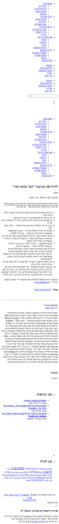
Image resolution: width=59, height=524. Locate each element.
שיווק (6, 477)
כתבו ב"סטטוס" (45, 70)
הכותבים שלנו (46, 68)
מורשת (17, 472)
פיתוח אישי (17, 477)
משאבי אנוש (41, 11)
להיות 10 (42, 21)
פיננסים (43, 14)
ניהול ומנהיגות (46, 16)
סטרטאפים (40, 477)
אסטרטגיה (47, 3)
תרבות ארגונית (45, 27)
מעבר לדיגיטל (42, 475)
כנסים (21, 472)
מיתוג (12, 472)
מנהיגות (49, 475)
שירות (43, 34)
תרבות (46, 480)
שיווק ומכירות (40, 8)
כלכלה (26, 472)
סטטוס (49, 65)
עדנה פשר (38, 289)
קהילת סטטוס (46, 50)
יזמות (44, 45)
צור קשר (48, 75)
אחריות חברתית (39, 29)
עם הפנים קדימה (45, 37)
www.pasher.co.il (42, 282)
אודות (49, 73)
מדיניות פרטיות (29, 500)
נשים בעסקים (40, 24)
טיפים (43, 58)
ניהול (27, 475)
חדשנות (43, 42)
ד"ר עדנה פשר (51, 307)
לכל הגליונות (47, 60)
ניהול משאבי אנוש (12, 475)
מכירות (7, 472)
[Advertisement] (30, 438)
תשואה (28, 480)
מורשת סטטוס (40, 47)
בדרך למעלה (40, 32)
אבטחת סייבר (40, 468)
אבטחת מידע (48, 468)
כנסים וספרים (40, 55)
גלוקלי (43, 40)
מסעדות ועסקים (39, 52)
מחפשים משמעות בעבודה (35, 400)
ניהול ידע (42, 6)
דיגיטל (9, 468)
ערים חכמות (31, 477)
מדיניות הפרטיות (37, 521)
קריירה (11, 478)
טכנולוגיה (33, 471)
